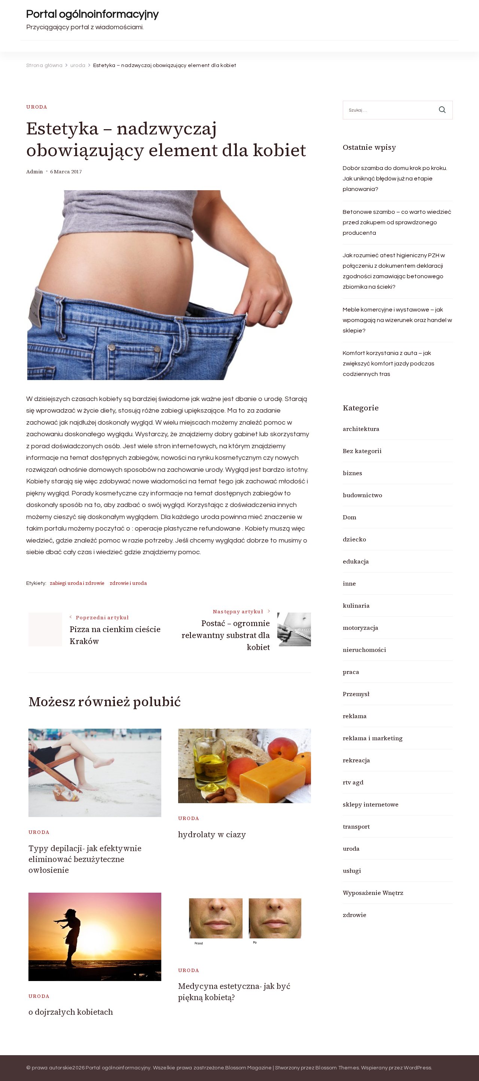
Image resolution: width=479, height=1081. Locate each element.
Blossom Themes (337, 1068)
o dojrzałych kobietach (70, 1011)
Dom (349, 517)
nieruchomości (364, 650)
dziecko (354, 539)
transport (356, 826)
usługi (352, 870)
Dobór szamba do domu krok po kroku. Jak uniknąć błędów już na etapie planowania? (395, 178)
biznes (352, 473)
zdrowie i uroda (128, 583)
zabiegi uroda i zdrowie (77, 583)
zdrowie (354, 915)
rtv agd (353, 782)
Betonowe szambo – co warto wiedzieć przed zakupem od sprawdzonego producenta (397, 222)
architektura (361, 429)
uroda (37, 107)
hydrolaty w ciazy (212, 834)
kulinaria (356, 605)
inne (349, 583)
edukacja (356, 561)
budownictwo (362, 495)
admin (34, 171)
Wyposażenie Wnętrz (373, 893)
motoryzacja (360, 627)
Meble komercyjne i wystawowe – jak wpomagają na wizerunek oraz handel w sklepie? (397, 320)
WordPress (417, 1068)
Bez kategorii (362, 451)
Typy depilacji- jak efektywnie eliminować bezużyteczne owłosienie (84, 859)
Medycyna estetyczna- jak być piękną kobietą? (234, 991)
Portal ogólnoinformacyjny (92, 14)
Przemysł (356, 694)
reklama (355, 716)
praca (351, 672)
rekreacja (356, 760)
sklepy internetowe (371, 804)
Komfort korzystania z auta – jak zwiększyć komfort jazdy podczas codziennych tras (388, 363)
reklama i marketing (373, 738)
